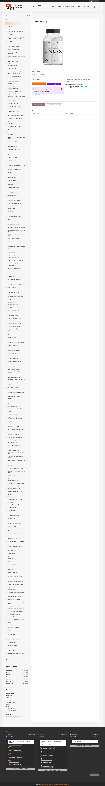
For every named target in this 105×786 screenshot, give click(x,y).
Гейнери (10, 41)
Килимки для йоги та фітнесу (15, 273)
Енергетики (10, 123)
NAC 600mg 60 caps (77, 741)
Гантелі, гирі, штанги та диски (15, 289)
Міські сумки (11, 364)
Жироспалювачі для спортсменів (16, 31)
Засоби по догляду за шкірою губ (16, 608)
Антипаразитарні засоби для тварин (15, 529)
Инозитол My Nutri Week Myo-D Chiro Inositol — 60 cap (52, 742)
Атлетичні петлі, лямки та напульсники (14, 62)
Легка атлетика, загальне (14, 387)
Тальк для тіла (11, 214)
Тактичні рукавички (12, 146)
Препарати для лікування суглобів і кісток (16, 231)
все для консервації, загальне (15, 468)
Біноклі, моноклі (12, 287)
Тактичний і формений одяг (14, 504)
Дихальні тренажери (13, 442)
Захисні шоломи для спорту (15, 491)
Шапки (9, 384)
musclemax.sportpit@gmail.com (14, 716)
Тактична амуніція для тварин (15, 596)
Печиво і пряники (12, 222)
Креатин (10, 26)
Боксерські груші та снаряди (15, 71)
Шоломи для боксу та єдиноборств (17, 284)
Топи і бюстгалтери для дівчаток (16, 260)
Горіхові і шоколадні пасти (14, 203)
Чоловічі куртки (11, 512)
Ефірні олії (10, 211)
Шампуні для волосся (13, 103)
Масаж (9, 299)
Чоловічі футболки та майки (15, 118)
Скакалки (10, 219)
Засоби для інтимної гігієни (14, 169)
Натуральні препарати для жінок (16, 429)
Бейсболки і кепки (12, 65)
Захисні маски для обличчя (14, 448)
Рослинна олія (11, 208)
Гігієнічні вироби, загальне (14, 445)
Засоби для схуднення (13, 426)
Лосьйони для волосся (13, 637)
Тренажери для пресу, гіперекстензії (13, 293)
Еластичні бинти (12, 180)
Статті (78, 6)
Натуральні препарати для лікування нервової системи (15, 417)
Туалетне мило (11, 366)
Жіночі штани (11, 579)
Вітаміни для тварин (13, 375)
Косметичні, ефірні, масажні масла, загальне (16, 166)
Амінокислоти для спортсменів (16, 44)
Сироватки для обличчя (14, 614)
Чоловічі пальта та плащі (14, 639)
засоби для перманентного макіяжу (17, 653)
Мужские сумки (11, 553)
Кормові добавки (12, 589)
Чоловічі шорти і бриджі (14, 488)
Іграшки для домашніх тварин (15, 584)
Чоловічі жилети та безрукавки (15, 581)
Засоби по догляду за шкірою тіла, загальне (16, 138)
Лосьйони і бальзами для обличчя (16, 189)
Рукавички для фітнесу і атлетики (16, 56)
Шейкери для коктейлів (14, 106)
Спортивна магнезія (13, 88)
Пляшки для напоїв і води (14, 73)
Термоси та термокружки (14, 149)
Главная (53, 6)
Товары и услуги (13, 15)
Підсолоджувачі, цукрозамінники (16, 86)
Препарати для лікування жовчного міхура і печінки (17, 251)
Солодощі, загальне (13, 353)
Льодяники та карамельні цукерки (16, 227)
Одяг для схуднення (13, 494)
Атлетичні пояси (12, 177)
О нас (83, 6)
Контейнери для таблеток (14, 76)
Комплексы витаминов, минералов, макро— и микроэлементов (17, 37)
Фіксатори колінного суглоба (15, 437)
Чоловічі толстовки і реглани (15, 625)
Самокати (10, 312)
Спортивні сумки (12, 160)
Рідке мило (10, 129)
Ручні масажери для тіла (14, 279)
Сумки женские (11, 556)
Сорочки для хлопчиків (13, 515)
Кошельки (10, 558)
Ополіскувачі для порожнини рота (16, 460)
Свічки (9, 281)
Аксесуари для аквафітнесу (14, 318)
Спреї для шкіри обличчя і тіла (15, 115)
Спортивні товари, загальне (15, 91)
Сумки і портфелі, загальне (14, 521)
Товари (8, 23)
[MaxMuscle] (10, 7)
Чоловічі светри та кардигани (15, 499)
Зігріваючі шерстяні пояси (14, 538)
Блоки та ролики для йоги (14, 268)
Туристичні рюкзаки (13, 315)
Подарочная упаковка (13, 572)
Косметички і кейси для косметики (16, 198)
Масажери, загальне (13, 358)
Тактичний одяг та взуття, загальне (17, 486)
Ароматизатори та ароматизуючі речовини (16, 393)
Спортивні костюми (13, 510)
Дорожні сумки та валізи (14, 599)
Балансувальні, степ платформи (16, 342)
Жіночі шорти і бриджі (13, 257)
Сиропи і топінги (12, 475)
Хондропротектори (13, 192)
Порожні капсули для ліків (14, 523)
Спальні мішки (11, 356)
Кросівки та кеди (12, 195)
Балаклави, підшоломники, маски (16, 533)
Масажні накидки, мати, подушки (16, 541)
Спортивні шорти (12, 255)
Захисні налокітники (13, 304)
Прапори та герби (12, 276)
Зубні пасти (10, 172)
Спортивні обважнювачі (14, 326)
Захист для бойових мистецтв (15, 296)
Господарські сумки (12, 265)
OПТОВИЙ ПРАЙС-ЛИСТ (69, 6)
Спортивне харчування (13, 381)
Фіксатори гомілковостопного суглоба (15, 457)
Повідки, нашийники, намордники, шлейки (16, 593)
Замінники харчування (13, 49)
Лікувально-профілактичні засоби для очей (16, 247)
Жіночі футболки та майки (14, 216)
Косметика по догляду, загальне (16, 131)
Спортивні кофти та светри (14, 200)
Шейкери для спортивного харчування (14, 52)
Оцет (9, 244)
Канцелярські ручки (12, 465)
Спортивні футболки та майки (15, 94)
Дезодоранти (11, 175)
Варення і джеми (12, 337)
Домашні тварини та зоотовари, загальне (16, 602)
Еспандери (10, 144)
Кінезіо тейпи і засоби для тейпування (14, 183)
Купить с (51, 84)
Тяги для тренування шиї (14, 350)
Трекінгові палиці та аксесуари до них (16, 333)
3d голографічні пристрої (14, 224)
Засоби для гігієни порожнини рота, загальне (17, 472)
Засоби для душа (12, 162)
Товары (59, 6)
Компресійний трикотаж (14, 440)
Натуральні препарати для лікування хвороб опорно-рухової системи (16, 371)
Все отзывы (94, 774)
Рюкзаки (10, 566)
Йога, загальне (11, 400)
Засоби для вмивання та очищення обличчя (16, 97)
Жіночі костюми (12, 650)
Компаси (10, 307)
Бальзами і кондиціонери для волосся (15, 547)
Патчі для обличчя (12, 141)
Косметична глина (12, 406)
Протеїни (10, 34)
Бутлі (9, 121)
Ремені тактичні (12, 550)
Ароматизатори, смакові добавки (16, 483)
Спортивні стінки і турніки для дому (15, 329)
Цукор (9, 478)
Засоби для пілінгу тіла (13, 627)
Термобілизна (11, 302)
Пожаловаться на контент (48, 784)
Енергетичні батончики (13, 108)
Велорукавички (11, 340)
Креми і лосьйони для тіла (14, 79)
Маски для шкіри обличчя (14, 126)
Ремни (9, 561)
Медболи (10, 348)
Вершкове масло (12, 535)
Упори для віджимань (13, 187)
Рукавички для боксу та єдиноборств (13, 82)
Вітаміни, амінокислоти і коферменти (14, 112)
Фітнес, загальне (12, 100)
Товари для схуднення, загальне (16, 619)
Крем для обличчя (12, 157)
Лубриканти (11, 655)
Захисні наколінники (13, 271)
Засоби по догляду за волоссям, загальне (16, 235)
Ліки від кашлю (11, 463)
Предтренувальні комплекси (15, 29)
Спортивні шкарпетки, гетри (15, 587)
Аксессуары (10, 569)
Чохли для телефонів (13, 480)
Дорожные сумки (12, 564)
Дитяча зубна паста (12, 206)
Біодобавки (21, 15)
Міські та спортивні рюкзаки (15, 361)
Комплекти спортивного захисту (16, 611)
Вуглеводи (10, 58)
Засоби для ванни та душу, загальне (14, 397)
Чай (8, 154)
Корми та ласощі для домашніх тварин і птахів (15, 633)
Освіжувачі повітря (12, 421)
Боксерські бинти (12, 68)
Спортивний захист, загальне (15, 323)
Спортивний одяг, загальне (14, 616)
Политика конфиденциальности (61, 784)
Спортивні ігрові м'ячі (13, 414)
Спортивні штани (12, 526)
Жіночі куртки (11, 502)
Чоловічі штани (11, 496)
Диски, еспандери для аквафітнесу (16, 263)
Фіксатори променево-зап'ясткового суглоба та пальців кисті (16, 452)
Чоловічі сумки (11, 518)
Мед (9, 630)
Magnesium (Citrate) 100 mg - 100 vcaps (49, 744)
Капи (9, 403)
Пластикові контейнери (14, 320)
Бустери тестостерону (13, 46)
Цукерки (10, 622)
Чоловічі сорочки (12, 507)
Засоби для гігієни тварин (14, 434)
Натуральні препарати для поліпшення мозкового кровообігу (16, 378)
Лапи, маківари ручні (13, 345)
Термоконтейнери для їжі (14, 431)
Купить (39, 84)
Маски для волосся (12, 606)
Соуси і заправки (12, 423)
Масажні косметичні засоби (14, 409)
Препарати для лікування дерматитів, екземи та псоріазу (16, 575)
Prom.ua (59, 783)
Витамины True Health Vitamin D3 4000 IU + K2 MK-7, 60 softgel (20, 742)
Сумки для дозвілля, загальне (15, 390)
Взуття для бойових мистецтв (15, 647)
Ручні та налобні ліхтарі (13, 310)
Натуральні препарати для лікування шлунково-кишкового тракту (16, 240)
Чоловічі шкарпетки (12, 543)
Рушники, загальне (12, 152)
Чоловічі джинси (12, 642)
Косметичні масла (12, 645)
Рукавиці (10, 411)
